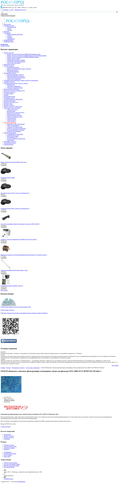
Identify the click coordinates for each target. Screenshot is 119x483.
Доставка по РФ (11, 27)
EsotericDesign (21, 481)
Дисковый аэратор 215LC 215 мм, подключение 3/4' (15, 193)
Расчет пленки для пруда (7, 310)
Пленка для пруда (9, 52)
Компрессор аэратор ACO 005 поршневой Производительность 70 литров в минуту (24, 255)
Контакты (6, 31)
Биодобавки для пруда (10, 141)
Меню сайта (4, 14)
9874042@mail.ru (8, 40)
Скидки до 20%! (5, 45)
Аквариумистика (8, 144)
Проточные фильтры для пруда (15, 76)
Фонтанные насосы (12, 70)
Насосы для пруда (9, 66)
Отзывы (9, 36)
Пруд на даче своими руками (12, 464)
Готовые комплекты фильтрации (16, 77)
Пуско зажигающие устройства (15, 130)
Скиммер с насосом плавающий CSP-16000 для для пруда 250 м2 (19, 239)
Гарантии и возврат (9, 448)
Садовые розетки (8, 93)
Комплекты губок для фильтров (16, 124)
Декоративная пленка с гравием (16, 60)
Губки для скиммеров (13, 125)
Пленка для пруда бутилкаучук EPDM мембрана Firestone (23, 57)
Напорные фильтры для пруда (15, 74)
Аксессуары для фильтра (14, 79)
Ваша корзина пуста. (20, 9)
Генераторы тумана (9, 98)
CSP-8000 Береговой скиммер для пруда (12, 285)
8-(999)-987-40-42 (8, 41)
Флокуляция (10, 140)
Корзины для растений (13, 114)
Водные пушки (8, 103)
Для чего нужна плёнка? (10, 462)
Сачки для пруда (11, 119)
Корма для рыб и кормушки (11, 89)
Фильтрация (7, 434)
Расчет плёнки (8, 455)
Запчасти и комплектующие (15, 87)
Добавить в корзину (9, 400)
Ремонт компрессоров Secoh (15, 34)
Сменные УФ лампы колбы (14, 127)
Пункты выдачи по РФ (10, 446)
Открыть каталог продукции (8, 15)
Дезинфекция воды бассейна (15, 134)
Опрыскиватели (11, 118)
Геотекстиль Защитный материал (16, 61)
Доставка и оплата (9, 25)
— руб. (8, 9)
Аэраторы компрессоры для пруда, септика (16, 83)
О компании (7, 33)
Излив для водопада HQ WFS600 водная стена (13, 162)
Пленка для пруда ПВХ (13, 58)
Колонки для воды (9, 105)
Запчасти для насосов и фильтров (16, 128)
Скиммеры (7, 438)
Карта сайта (7, 456)
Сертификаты (11, 38)
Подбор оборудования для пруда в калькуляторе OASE (16, 307)
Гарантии (9, 37)
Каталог (8, 367)
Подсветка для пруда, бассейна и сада (14, 90)
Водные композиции (9, 100)
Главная (3, 367)
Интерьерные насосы (13, 67)
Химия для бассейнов (10, 133)
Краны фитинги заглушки (14, 115)
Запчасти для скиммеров (14, 131)
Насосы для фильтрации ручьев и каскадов (19, 68)
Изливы (6, 95)
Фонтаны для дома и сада (11, 102)
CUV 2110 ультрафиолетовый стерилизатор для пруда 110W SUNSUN (20, 224)
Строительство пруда (10, 143)
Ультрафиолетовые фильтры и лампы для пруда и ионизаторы (21, 80)
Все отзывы (115, 365)
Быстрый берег (11, 111)
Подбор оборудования (10, 453)
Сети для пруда (11, 121)
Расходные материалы (10, 122)
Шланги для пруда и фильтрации (13, 106)
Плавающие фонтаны (13, 71)
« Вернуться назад (6, 426)
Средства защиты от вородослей (16, 138)
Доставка (9, 30)
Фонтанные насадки (9, 96)
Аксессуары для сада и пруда (12, 108)
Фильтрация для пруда (10, 73)
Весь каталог (7, 24)
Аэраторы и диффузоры (13, 86)
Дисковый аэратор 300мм (8, 177)
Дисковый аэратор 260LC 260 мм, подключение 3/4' (15, 208)
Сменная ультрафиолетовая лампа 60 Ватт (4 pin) (14, 270)
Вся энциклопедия (9, 467)
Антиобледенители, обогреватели (13, 99)
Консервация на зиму (13, 135)
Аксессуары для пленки (13, 63)
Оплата (9, 28)
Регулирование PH (12, 137)
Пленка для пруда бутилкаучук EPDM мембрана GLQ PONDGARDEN (26, 55)
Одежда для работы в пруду (14, 116)
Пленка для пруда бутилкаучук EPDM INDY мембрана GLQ (23, 54)
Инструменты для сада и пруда (15, 112)
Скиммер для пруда (9, 82)
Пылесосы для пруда (9, 92)
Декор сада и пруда (12, 109)
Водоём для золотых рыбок (11, 465)
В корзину (3, 165)
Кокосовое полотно (9, 64)
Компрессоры (11, 84)
